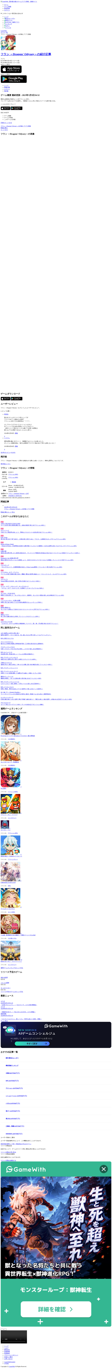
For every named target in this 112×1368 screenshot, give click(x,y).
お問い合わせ (8, 1359)
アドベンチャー (13, 859)
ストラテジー (12, 818)
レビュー (7, 89)
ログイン (7, 10)
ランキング (8, 24)
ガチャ (7, 26)
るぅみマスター (5, 988)
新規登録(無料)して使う (8, 1144)
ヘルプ (6, 1348)
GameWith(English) (9, 1362)
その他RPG (11, 739)
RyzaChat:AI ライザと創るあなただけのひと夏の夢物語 (18, 736)
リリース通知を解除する (8, 1160)
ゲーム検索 (7, 6)
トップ (6, 16)
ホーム (6, 4)
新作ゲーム (8, 20)
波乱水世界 (4, 977)
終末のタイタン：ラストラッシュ (11, 961)
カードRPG (11, 912)
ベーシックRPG (13, 791)
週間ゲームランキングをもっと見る (12, 968)
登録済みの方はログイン (23, 1144)
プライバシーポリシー (11, 1355)
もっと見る (4, 1021)
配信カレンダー (10, 18)
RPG (9, 885)
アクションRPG (13, 474)
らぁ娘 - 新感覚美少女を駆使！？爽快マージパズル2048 (18, 935)
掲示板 (6, 91)
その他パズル (12, 938)
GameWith (12, 1366)
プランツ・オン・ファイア (9, 814)
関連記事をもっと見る (8, 512)
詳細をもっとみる (6, 122)
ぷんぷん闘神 (5, 982)
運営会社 (7, 1349)
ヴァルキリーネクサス (8, 909)
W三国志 (3, 788)
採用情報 (7, 1351)
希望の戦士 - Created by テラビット (11, 856)
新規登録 (7, 8)
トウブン (7, 438)
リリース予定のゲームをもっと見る (12, 991)
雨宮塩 (6, 414)
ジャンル (8, 27)
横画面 (14, 482)
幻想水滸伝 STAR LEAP (8, 882)
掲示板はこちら (5, 464)
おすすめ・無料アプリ (12, 22)
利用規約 (7, 1353)
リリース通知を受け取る (8, 1152)
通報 (16, 433)
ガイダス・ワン (5, 830)
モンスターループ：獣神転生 (10, 762)
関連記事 (7, 87)
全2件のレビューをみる (8, 452)
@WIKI (6, 1363)
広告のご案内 (8, 1357)
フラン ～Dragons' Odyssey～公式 (18, 493)
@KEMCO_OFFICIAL (15, 495)
